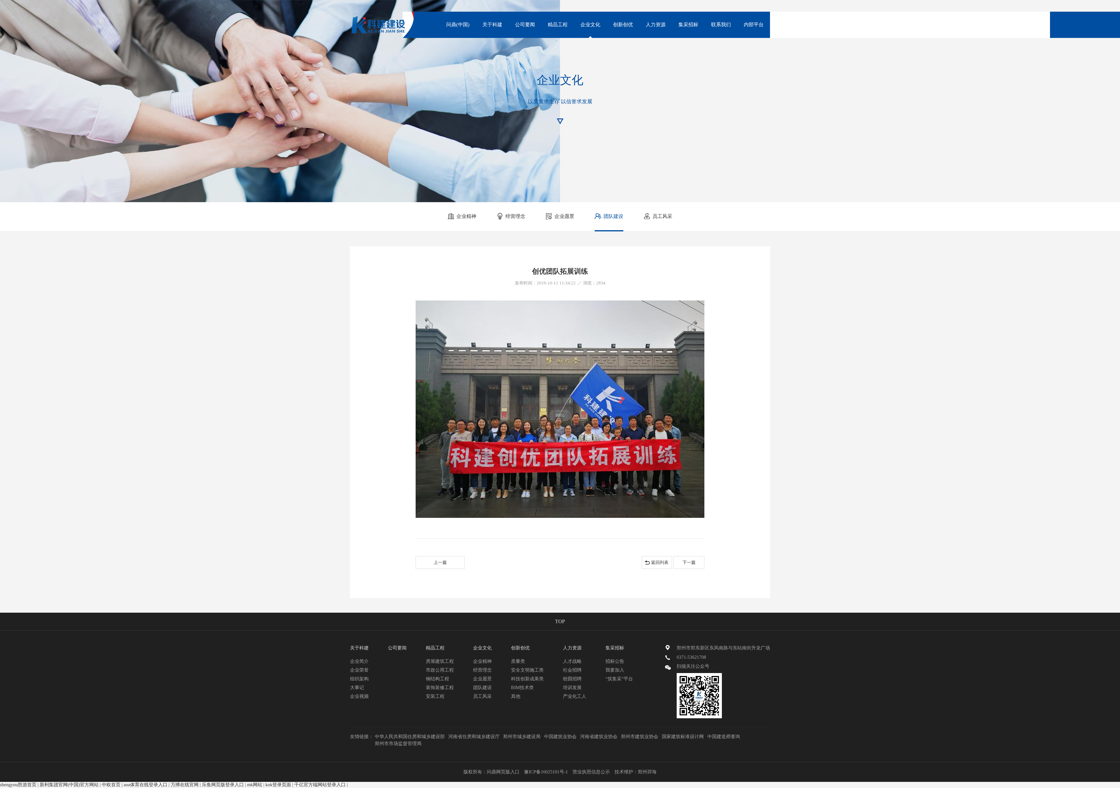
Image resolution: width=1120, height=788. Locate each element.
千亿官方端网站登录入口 (320, 784)
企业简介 (359, 661)
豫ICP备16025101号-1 (546, 771)
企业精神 (466, 216)
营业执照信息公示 (591, 771)
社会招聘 (572, 670)
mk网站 (254, 784)
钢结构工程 (437, 678)
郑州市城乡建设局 (521, 736)
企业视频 (359, 696)
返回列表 (659, 562)
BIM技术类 (522, 687)
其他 (515, 696)
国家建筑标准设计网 (683, 736)
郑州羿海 (647, 771)
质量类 (518, 661)
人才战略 (572, 661)
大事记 (357, 687)
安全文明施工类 (527, 670)
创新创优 (623, 24)
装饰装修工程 (440, 687)
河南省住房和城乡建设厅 (474, 736)
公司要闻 (525, 24)
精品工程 (558, 24)
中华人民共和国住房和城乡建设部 (410, 736)
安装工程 (435, 696)
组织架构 (359, 678)
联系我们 (721, 24)
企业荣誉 (359, 670)
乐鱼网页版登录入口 (223, 784)
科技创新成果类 (527, 678)
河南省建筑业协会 (598, 736)
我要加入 (615, 670)
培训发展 (572, 687)
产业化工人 (574, 696)
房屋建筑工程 (440, 661)
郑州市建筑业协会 (639, 736)
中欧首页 (111, 784)
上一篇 (440, 562)
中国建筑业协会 (560, 736)
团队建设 (613, 216)
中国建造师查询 (723, 736)
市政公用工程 (440, 670)
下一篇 (689, 562)
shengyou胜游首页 (18, 784)
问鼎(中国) (458, 24)
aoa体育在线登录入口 (145, 784)
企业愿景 (564, 216)
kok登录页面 (278, 784)
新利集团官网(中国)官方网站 (69, 784)
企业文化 (590, 24)
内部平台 (754, 24)
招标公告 (615, 661)
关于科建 (492, 24)
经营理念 (515, 216)
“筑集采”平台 (619, 678)
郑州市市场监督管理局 (398, 743)
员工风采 (662, 216)
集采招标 (688, 24)
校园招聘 (572, 678)
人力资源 (656, 24)
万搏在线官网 (185, 784)
